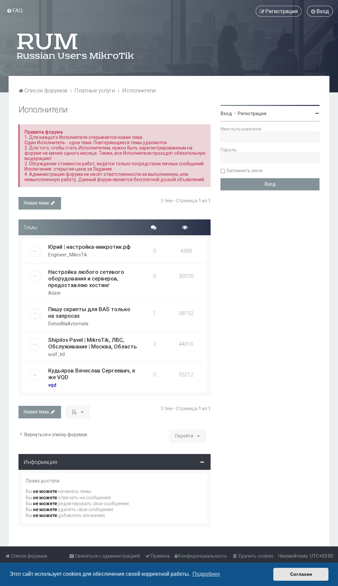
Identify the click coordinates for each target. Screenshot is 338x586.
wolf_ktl (56, 354)
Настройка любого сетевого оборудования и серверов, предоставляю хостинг (86, 278)
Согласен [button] (301, 574)
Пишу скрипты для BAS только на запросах (89, 312)
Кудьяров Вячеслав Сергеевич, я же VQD (91, 373)
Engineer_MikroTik (67, 254)
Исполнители (43, 109)
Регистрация (252, 113)
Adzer (54, 293)
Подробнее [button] (206, 574)
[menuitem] (14, 11)
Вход (226, 113)
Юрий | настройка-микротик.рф (89, 247)
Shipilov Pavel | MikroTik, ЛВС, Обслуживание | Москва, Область (92, 343)
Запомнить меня (244, 170)
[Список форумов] (76, 46)
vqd (52, 385)
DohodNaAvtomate (68, 323)
